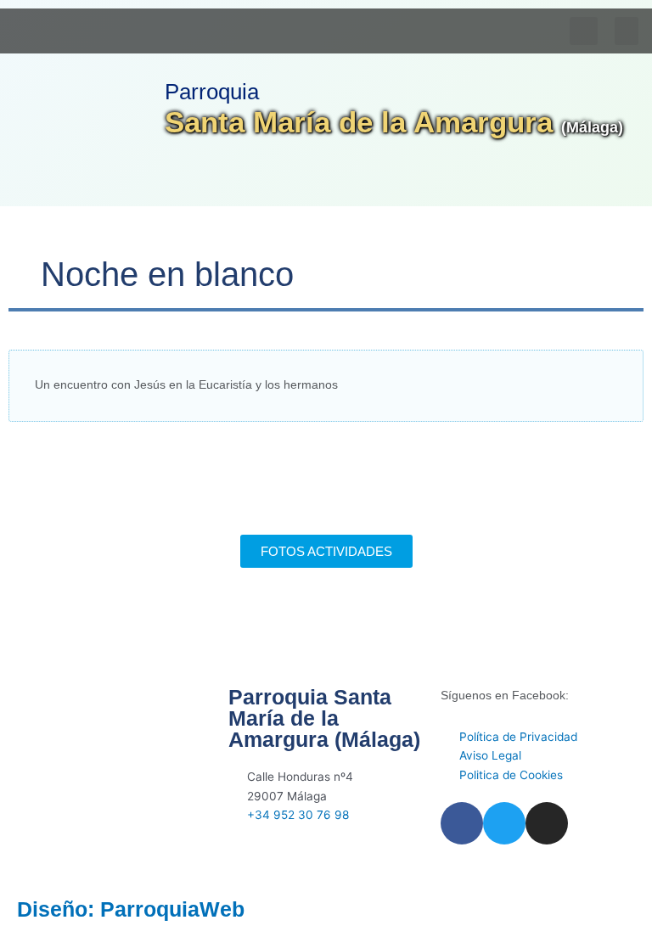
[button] (626, 31)
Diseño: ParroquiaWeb (130, 909)
